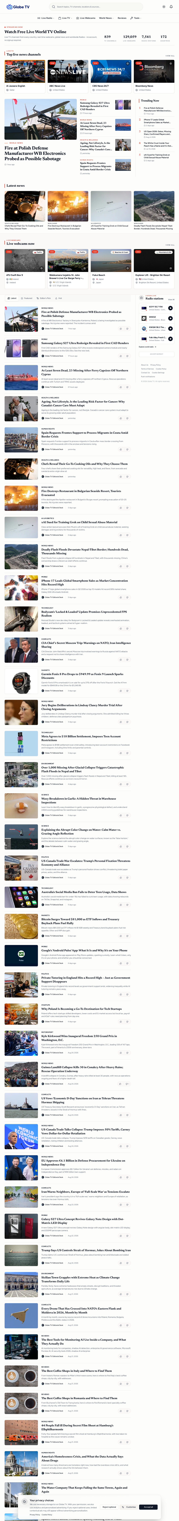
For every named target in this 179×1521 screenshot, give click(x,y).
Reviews (122, 18)
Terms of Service (147, 369)
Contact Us (145, 373)
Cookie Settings (158, 373)
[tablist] (67, 298)
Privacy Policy (155, 365)
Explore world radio (146, 347)
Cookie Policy (161, 369)
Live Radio (46, 18)
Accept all (148, 1507)
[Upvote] (121, 329)
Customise (131, 1507)
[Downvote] (127, 329)
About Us (144, 365)
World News (105, 18)
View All (170, 56)
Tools (136, 18)
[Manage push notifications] (171, 6)
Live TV (66, 18)
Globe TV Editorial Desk (54, 329)
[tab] (12, 298)
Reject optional (109, 1507)
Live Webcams (87, 18)
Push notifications (148, 377)
